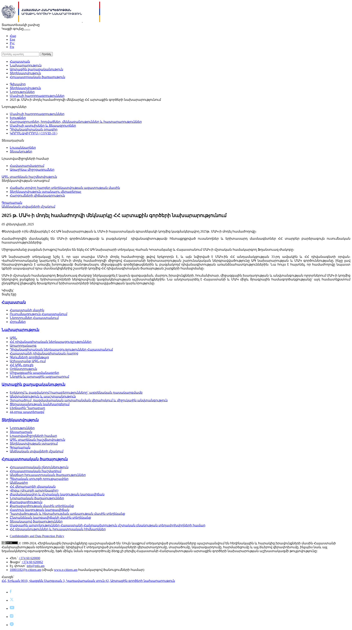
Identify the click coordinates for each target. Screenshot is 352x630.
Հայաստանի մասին (27, 310)
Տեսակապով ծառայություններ (36, 521)
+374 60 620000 (29, 558)
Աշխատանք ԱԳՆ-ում (28, 361)
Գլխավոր (18, 84)
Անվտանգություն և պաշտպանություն (43, 396)
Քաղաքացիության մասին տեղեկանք (42, 506)
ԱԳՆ (13, 338)
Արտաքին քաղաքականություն (36, 69)
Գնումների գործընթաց (29, 357)
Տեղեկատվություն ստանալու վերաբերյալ (45, 191)
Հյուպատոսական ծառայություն (37, 77)
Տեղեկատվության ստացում (34, 443)
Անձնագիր (19, 482)
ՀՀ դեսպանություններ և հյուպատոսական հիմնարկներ (58, 529)
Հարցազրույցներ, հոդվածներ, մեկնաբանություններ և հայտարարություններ (76, 121)
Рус (12, 43)
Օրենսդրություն (23, 369)
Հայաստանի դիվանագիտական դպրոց (44, 353)
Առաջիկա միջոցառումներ (32, 169)
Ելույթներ (18, 118)
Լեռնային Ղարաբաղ (27, 408)
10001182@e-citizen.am (25, 569)
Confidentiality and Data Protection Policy (37, 536)
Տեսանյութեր (21, 151)
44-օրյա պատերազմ (27, 412)
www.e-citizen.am (65, 569)
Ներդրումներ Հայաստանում (34, 318)
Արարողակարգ (23, 345)
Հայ (13, 36)
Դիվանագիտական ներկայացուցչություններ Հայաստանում (61, 349)
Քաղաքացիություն (26, 502)
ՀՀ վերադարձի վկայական (33, 486)
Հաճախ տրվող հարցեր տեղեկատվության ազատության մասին (65, 187)
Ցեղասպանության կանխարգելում (39, 404)
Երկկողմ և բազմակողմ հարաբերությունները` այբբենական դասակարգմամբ (76, 392)
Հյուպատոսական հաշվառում (35, 471)
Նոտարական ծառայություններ (37, 498)
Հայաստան (20, 61)
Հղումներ (18, 321)
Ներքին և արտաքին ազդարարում (39, 376)
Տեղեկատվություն (25, 73)
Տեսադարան (21, 432)
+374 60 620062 (32, 562)
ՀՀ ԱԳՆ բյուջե (21, 365)
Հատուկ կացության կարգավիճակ (39, 510)
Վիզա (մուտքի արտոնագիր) (34, 490)
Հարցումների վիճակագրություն (37, 195)
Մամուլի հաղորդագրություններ (37, 95)
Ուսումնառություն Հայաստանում (38, 314)
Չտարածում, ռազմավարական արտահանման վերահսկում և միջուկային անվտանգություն (89, 400)
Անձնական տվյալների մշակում (28, 206)
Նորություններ (22, 92)
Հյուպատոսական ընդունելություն (39, 467)
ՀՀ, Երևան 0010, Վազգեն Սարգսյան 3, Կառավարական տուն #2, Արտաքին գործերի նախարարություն (88, 580)
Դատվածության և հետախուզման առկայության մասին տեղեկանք (67, 513)
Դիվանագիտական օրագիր (33, 129)
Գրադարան (12, 202)
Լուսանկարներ (23, 147)
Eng (12, 39)
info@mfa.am (35, 566)
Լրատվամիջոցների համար (33, 435)
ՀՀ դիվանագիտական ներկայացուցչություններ (50, 341)
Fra (12, 47)
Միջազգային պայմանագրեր (34, 372)
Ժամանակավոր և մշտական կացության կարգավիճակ (57, 494)
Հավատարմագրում (27, 165)
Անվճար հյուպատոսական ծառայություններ (48, 475)
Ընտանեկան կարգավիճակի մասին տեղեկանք (50, 517)
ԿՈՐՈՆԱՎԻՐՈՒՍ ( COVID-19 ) (33, 133)
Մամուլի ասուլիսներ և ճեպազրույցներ (43, 125)
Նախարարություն (26, 65)
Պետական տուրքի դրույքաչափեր (39, 479)
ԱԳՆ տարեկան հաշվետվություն (29, 176)
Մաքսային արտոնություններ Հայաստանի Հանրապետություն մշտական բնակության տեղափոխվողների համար (107, 525)
